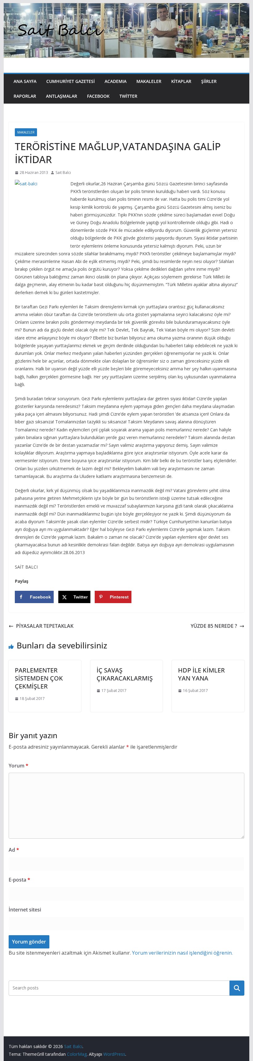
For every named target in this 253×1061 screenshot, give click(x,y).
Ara (237, 988)
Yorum (18, 765)
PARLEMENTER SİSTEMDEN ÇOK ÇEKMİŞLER (39, 678)
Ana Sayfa (25, 81)
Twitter (128, 96)
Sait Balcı (63, 172)
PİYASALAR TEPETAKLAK (44, 626)
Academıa (115, 81)
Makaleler (148, 81)
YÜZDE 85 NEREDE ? (214, 626)
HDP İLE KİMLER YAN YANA (201, 674)
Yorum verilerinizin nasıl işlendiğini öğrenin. (182, 952)
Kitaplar (181, 81)
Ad (14, 849)
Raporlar (25, 96)
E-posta (19, 879)
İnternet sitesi (25, 909)
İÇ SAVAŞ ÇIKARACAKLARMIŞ (125, 674)
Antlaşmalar (61, 96)
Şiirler (209, 81)
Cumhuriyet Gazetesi (70, 81)
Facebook (98, 96)
